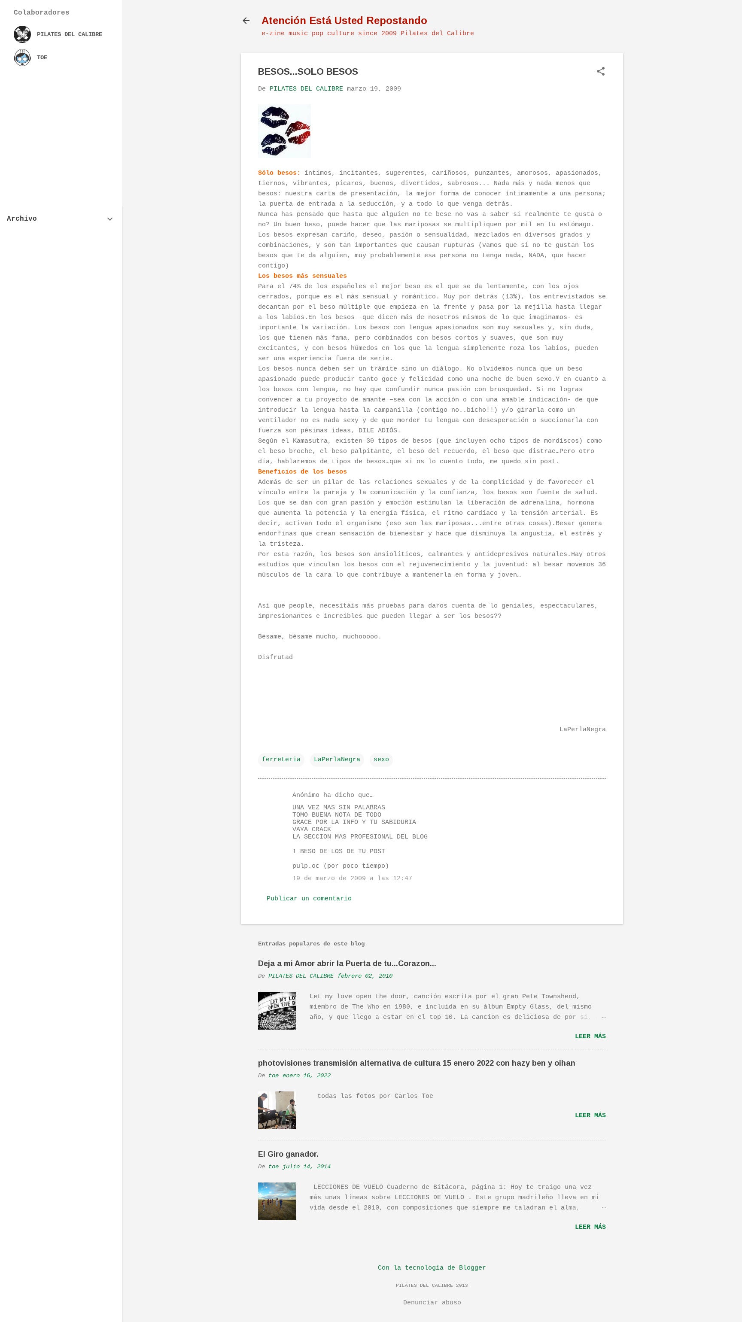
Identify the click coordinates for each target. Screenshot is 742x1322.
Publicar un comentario (309, 899)
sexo (381, 759)
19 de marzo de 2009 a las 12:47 (352, 878)
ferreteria (281, 759)
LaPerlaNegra (337, 759)
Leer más (590, 1036)
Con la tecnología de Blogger (432, 1268)
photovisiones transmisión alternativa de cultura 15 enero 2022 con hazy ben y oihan (416, 1063)
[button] (601, 72)
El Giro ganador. (288, 1154)
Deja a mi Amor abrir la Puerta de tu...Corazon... (347, 963)
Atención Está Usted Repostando (344, 20)
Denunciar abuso (432, 1303)
